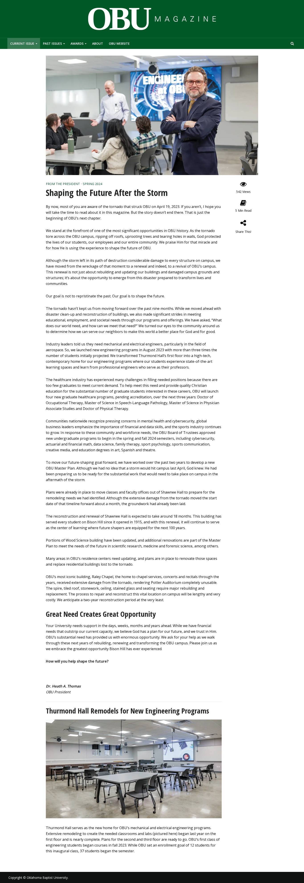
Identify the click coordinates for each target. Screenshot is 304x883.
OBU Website (119, 43)
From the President (63, 184)
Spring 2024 (92, 184)
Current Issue (22, 43)
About (97, 43)
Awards (77, 43)
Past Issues (52, 43)
